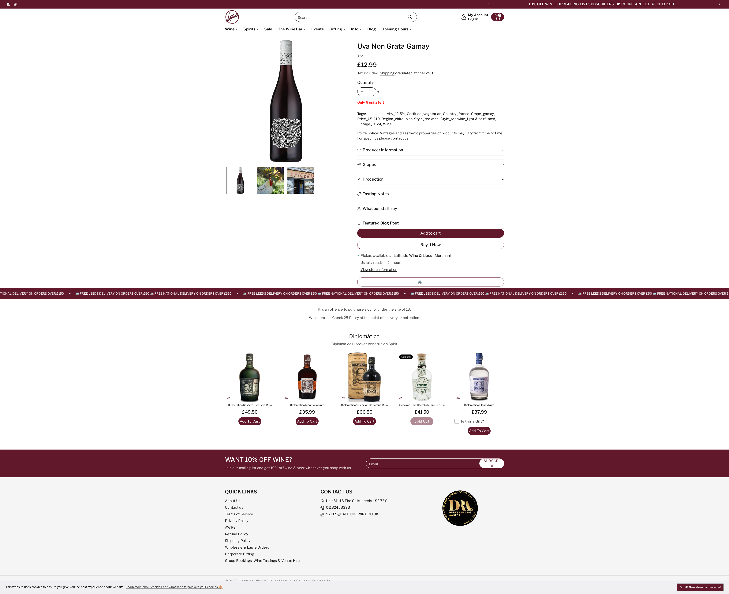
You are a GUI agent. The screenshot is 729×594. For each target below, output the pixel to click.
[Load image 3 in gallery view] (300, 180)
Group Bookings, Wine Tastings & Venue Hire (262, 560)
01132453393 (338, 507)
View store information (379, 269)
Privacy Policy (236, 521)
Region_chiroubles (397, 119)
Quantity (365, 82)
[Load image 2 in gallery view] (270, 180)
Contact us (234, 507)
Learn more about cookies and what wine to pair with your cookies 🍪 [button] (174, 587)
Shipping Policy (238, 540)
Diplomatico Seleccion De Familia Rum (364, 405)
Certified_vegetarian (424, 114)
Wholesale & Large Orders (247, 547)
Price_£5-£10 (368, 119)
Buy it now (430, 244)
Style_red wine (426, 119)
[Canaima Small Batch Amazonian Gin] (422, 377)
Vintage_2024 (369, 124)
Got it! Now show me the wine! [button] (700, 587)
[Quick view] (229, 398)
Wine (229, 29)
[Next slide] (719, 4)
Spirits (249, 29)
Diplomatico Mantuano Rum (307, 405)
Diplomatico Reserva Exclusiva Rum (250, 405)
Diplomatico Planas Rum (479, 405)
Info (354, 29)
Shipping (387, 73)
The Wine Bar (290, 29)
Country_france (456, 114)
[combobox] (356, 17)
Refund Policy (236, 534)
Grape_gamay (482, 114)
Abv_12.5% (396, 114)
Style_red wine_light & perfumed (467, 119)
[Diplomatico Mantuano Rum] (307, 377)
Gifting (335, 29)
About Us (232, 501)
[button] (497, 17)
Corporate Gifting (239, 554)
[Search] (410, 17)
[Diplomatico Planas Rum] (479, 377)
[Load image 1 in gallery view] (240, 180)
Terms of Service (239, 514)
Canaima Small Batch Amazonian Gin (422, 405)
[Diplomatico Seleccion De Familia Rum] (364, 377)
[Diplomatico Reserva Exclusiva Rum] (250, 377)
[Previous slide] (488, 4)
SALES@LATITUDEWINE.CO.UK (352, 514)
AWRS (230, 527)
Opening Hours (395, 29)
